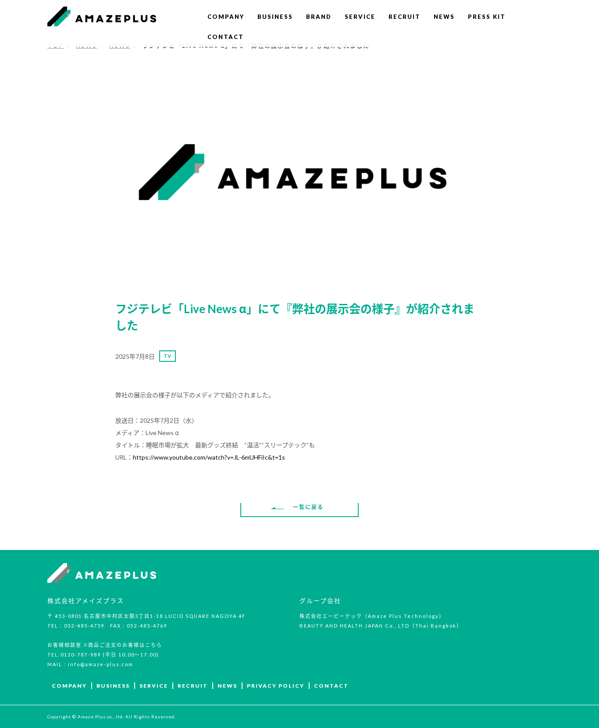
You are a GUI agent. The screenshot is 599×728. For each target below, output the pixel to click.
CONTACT (225, 36)
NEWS (444, 16)
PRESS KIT (487, 16)
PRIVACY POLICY (275, 685)
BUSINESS (275, 16)
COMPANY (225, 16)
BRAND (319, 16)
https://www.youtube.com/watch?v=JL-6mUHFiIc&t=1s (209, 457)
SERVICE (360, 16)
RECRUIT (405, 16)
